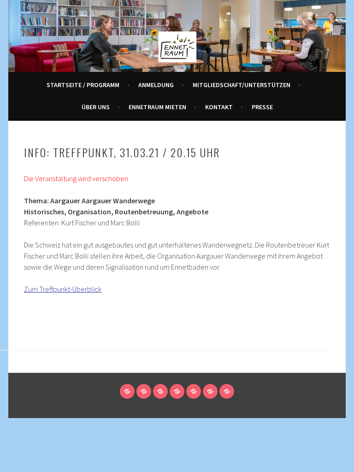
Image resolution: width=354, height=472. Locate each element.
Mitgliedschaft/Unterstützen (241, 85)
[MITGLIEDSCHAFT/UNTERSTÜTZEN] (160, 391)
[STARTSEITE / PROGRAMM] (127, 391)
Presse (262, 107)
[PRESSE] (226, 391)
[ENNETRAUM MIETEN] (193, 391)
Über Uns (96, 107)
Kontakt (219, 107)
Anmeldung (156, 85)
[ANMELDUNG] (143, 391)
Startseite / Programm (83, 85)
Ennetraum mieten (157, 107)
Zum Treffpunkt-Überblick (62, 289)
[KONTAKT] (210, 391)
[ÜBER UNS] (177, 391)
